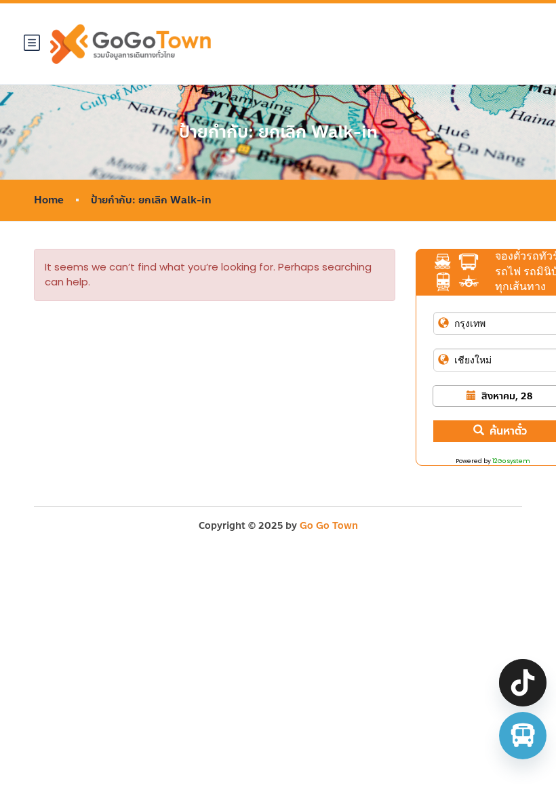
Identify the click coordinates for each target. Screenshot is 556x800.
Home (49, 200)
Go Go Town (329, 526)
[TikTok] (523, 682)
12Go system (511, 461)
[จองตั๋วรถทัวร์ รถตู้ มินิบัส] (523, 735)
